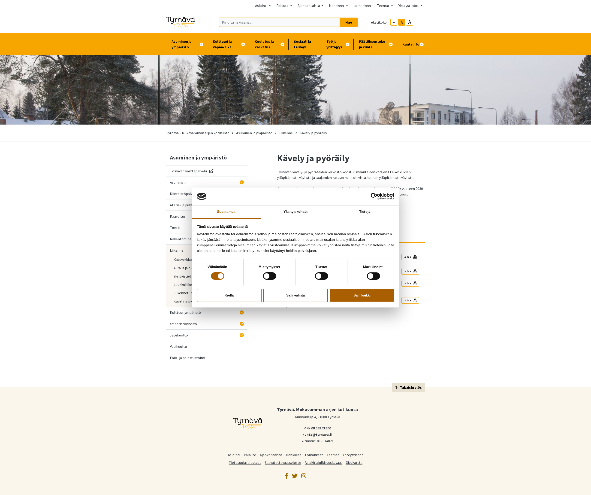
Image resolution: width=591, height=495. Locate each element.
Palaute (250, 454)
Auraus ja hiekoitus (188, 268)
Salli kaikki (362, 295)
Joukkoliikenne (186, 284)
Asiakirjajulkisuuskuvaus (323, 462)
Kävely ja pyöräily (187, 301)
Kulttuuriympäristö (185, 312)
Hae (348, 22)
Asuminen (178, 182)
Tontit (175, 227)
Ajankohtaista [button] (309, 5)
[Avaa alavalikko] (242, 182)
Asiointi (234, 454)
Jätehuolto (179, 335)
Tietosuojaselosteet (245, 462)
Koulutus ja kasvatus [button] (264, 44)
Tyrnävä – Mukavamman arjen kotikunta (197, 133)
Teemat (333, 454)
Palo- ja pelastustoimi (187, 357)
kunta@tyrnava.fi (317, 434)
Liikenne (286, 133)
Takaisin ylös (411, 387)
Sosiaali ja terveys (302, 44)
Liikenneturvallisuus (189, 292)
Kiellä (229, 295)
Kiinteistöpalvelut (184, 193)
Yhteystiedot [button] (408, 5)
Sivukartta (354, 462)
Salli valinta (295, 295)
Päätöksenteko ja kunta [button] (372, 44)
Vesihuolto (178, 346)
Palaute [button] (282, 5)
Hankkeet (293, 454)
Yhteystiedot (353, 454)
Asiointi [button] (261, 5)
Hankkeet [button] (337, 5)
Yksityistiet (182, 276)
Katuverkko (183, 259)
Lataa (407, 257)
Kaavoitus (178, 216)
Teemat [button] (383, 5)
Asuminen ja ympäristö (254, 133)
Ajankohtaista (271, 454)
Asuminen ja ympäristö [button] (182, 44)
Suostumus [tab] (226, 212)
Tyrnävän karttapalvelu (191, 170)
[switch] (269, 276)
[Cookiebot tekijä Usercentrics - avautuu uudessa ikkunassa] (374, 196)
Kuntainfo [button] (410, 44)
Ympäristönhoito (183, 323)
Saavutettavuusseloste (283, 462)
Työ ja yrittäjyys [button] (334, 44)
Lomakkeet (362, 5)
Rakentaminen (181, 239)
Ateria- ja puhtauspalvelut (190, 205)
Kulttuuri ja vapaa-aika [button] (222, 44)
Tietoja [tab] (364, 212)
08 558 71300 (321, 428)
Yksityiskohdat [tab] (295, 212)
